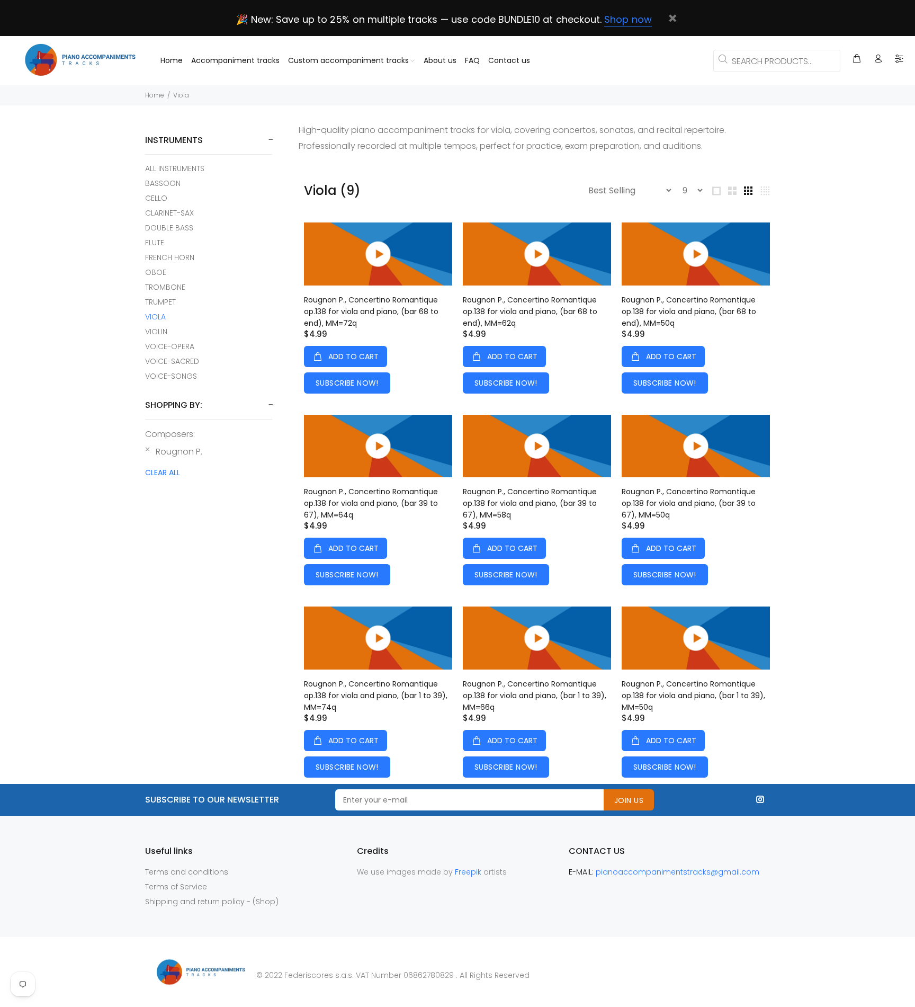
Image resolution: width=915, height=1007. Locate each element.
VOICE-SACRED (172, 361)
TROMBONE (165, 287)
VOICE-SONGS (171, 376)
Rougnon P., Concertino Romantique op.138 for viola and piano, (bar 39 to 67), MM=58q (530, 503)
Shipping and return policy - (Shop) (212, 901)
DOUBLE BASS (169, 227)
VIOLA (155, 316)
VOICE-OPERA (169, 346)
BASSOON (163, 183)
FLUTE (154, 242)
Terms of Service (176, 886)
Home (154, 95)
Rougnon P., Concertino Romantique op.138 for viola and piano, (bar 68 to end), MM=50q (689, 311)
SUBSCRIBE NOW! (347, 383)
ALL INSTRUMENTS (174, 168)
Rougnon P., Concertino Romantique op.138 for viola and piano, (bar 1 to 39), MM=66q (534, 695)
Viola (181, 95)
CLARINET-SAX (169, 213)
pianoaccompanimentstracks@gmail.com (677, 872)
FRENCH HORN (169, 257)
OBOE (155, 272)
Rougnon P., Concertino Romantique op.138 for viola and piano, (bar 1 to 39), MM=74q (375, 695)
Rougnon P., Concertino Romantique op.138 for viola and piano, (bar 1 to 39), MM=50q (693, 695)
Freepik (469, 872)
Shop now (627, 19)
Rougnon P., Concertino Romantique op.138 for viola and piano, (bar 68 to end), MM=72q (371, 311)
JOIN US (628, 800)
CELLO (156, 198)
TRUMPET (160, 302)
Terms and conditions (186, 872)
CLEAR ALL (162, 472)
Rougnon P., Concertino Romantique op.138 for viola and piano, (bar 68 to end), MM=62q (530, 311)
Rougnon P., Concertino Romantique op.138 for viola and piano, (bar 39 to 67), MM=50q (689, 503)
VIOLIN (156, 331)
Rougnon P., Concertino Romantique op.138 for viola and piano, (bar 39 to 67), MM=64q (371, 503)
